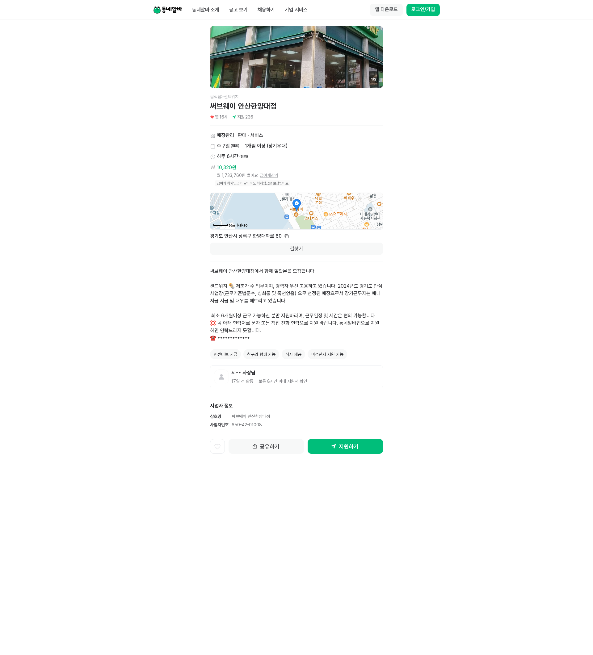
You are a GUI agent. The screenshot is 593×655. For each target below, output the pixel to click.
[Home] (167, 10)
